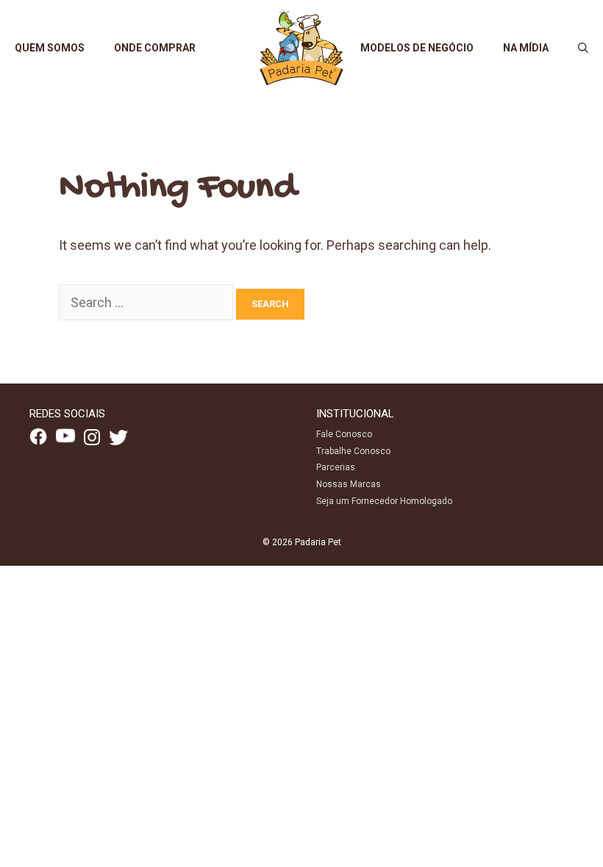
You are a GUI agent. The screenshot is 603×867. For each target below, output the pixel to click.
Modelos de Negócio (417, 48)
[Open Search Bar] (583, 48)
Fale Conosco (344, 434)
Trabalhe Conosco (353, 451)
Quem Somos (50, 48)
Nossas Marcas (348, 484)
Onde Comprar (155, 48)
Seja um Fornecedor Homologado (384, 501)
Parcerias (335, 467)
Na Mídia (526, 48)
